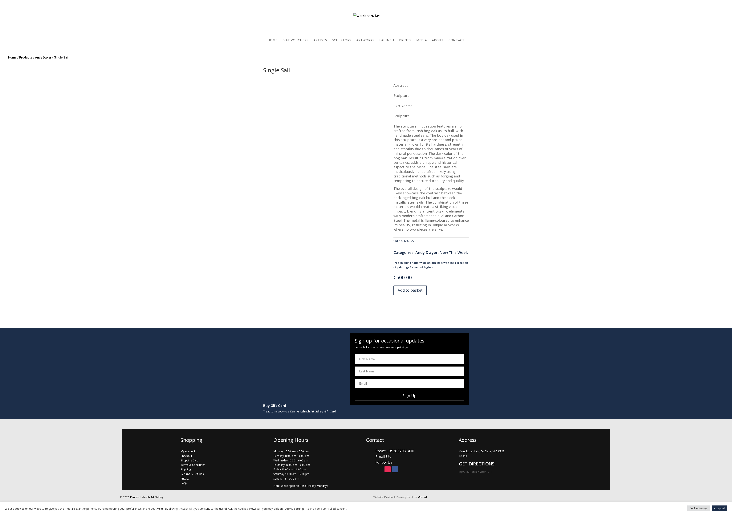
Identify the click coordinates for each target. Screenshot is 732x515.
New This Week (454, 252)
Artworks (365, 40)
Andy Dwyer (426, 252)
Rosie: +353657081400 (395, 450)
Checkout (186, 456)
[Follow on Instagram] (387, 469)
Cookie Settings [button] (699, 508)
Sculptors (341, 40)
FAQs (184, 483)
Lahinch (386, 40)
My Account (188, 451)
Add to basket (410, 290)
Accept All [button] (719, 508)
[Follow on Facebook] (395, 469)
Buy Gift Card (274, 405)
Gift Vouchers (295, 40)
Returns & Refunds (192, 474)
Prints (405, 40)
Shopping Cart (189, 460)
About (438, 40)
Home (273, 40)
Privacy (185, 478)
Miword (422, 497)
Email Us (383, 456)
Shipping (186, 469)
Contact (457, 40)
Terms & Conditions (193, 465)
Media (421, 40)
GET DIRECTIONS (476, 463)
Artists (320, 40)
